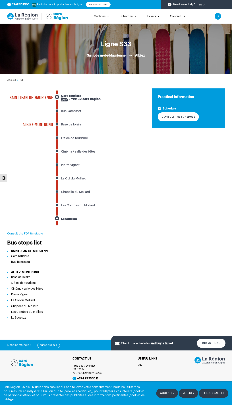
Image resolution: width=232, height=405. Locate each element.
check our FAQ (48, 345)
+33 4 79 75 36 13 (87, 378)
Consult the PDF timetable (25, 233)
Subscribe (126, 16)
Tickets (151, 16)
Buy (140, 365)
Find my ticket (211, 343)
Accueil (11, 80)
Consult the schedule (178, 117)
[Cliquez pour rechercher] (218, 16)
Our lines (99, 16)
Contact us (177, 16)
